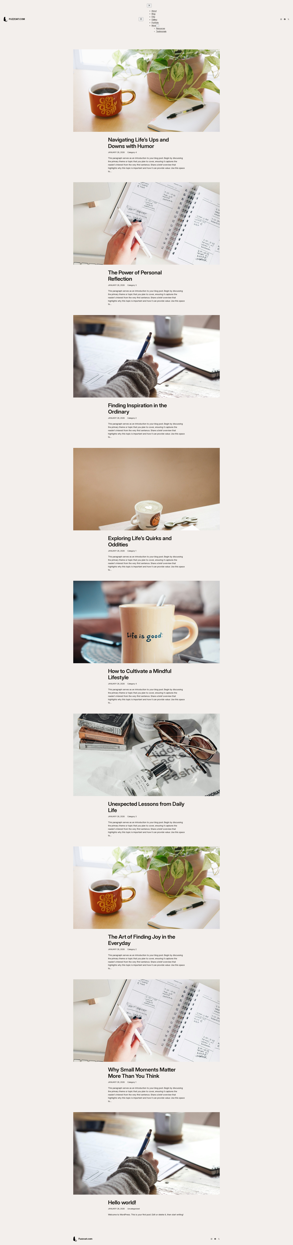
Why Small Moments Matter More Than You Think (142, 1072)
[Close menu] (149, 5)
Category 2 (132, 418)
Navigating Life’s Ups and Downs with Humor (138, 142)
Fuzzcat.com (17, 19)
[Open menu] (141, 19)
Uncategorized (133, 1209)
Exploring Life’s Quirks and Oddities (140, 541)
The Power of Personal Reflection (135, 275)
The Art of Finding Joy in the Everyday (141, 939)
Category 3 (132, 285)
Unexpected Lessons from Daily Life (146, 807)
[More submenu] (157, 26)
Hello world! (122, 1202)
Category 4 (132, 152)
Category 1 (131, 551)
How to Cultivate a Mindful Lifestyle (139, 674)
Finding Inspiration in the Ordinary (137, 408)
